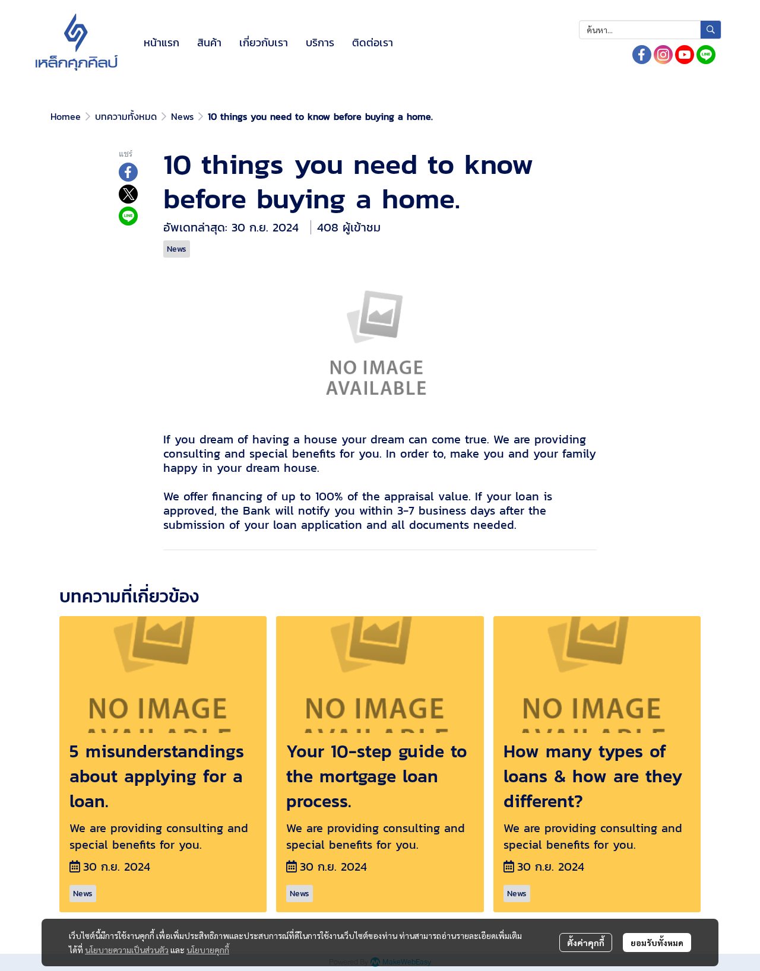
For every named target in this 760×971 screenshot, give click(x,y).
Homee (65, 116)
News (182, 116)
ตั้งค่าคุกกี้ (585, 942)
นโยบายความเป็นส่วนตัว (127, 949)
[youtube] (684, 54)
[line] (705, 54)
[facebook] (641, 54)
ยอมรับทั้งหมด (657, 942)
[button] (650, 29)
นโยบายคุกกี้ (207, 949)
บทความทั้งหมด (126, 116)
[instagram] (663, 54)
